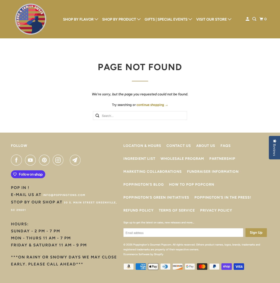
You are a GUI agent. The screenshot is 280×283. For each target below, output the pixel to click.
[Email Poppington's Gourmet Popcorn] (76, 160)
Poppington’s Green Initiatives (156, 197)
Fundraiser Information (213, 171)
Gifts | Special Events (166, 19)
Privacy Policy (216, 210)
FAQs (225, 146)
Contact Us (178, 146)
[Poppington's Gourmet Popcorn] (30, 19)
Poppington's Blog (143, 184)
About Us (205, 146)
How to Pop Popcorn (191, 184)
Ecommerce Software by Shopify (143, 254)
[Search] (255, 19)
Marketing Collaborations (152, 171)
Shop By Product (119, 19)
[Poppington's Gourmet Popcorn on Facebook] (17, 160)
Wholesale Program (182, 159)
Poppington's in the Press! (222, 197)
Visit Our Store (212, 19)
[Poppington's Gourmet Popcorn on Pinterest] (45, 160)
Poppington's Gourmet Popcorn (152, 244)
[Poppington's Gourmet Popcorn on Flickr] (68, 160)
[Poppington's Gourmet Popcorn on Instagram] (59, 160)
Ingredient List (139, 159)
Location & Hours (142, 146)
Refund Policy (138, 210)
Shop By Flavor (78, 19)
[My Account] (248, 19)
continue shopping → (152, 105)
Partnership (222, 159)
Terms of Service (177, 210)
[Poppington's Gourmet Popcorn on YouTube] (31, 160)
